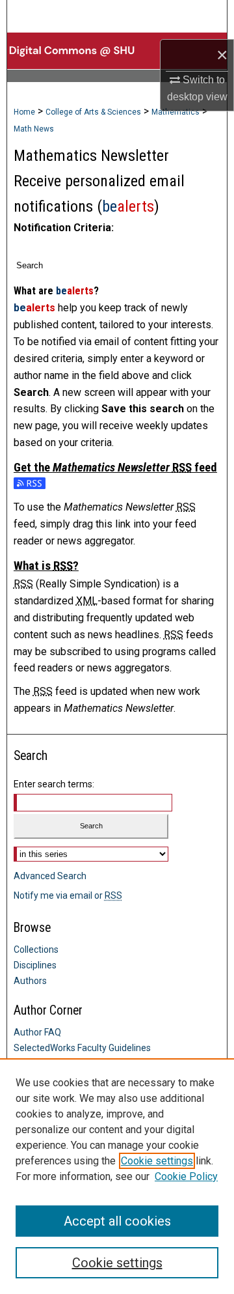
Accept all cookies (117, 1221)
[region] (117, 1176)
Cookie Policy (186, 1176)
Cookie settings (157, 1161)
